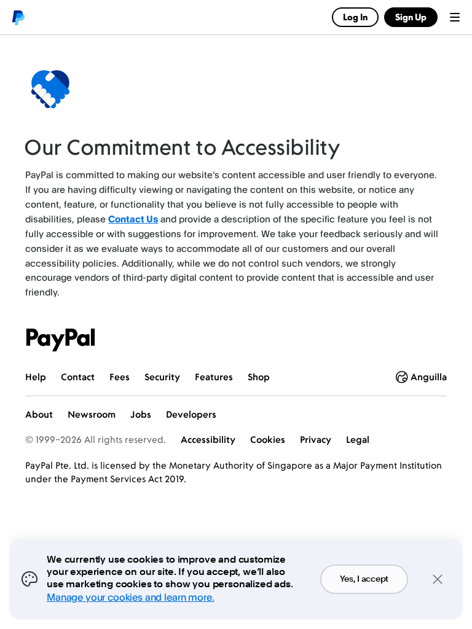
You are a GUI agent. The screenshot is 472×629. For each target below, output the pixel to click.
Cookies (267, 439)
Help (35, 377)
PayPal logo (18, 17)
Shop (259, 377)
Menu (454, 17)
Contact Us (133, 219)
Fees (119, 377)
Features (214, 377)
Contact (78, 377)
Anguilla (429, 377)
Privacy (315, 439)
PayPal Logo (60, 340)
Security (162, 377)
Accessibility (208, 439)
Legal (357, 439)
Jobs (140, 414)
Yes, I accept (364, 579)
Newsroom (92, 414)
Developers (191, 414)
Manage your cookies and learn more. (130, 597)
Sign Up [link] (411, 17)
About (39, 414)
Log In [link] (355, 17)
